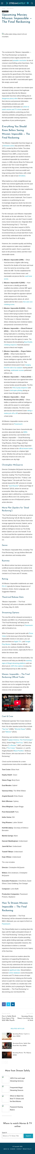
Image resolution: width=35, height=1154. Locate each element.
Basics (12, 1110)
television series (8, 146)
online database (14, 973)
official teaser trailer (25, 448)
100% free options (17, 666)
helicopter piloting (16, 390)
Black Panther (18, 751)
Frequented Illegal (16, 1087)
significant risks (14, 970)
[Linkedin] (13, 1004)
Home (3, 8)
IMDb (25, 432)
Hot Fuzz (20, 742)
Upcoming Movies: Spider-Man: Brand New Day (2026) (22, 1044)
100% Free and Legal (17, 1078)
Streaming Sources (16, 1090)
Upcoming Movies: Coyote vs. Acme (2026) (21, 1035)
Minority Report (20, 729)
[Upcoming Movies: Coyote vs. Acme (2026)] (7, 1036)
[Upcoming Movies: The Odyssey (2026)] (7, 1055)
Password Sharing (16, 1107)
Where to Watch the (16, 1096)
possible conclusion (20, 60)
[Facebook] (4, 1004)
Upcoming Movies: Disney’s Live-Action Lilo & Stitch (25, 1018)
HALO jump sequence (20, 388)
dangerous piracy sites (10, 98)
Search (4, 1133)
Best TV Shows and (17, 1098)
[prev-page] (3, 1062)
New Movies (10, 8)
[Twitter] (8, 1004)
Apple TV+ (17, 641)
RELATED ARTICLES (17, 1028)
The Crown (11, 748)
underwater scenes (17, 370)
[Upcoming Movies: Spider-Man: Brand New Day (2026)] (7, 1045)
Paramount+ (18, 424)
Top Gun (5, 729)
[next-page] (6, 1062)
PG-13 (4, 586)
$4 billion (22, 176)
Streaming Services (17, 1081)
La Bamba (12, 745)
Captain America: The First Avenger (20, 740)
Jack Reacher (13, 486)
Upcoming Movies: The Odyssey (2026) (22, 1054)
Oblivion (8, 732)
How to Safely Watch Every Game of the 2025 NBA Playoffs (9, 1018)
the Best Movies (15, 1101)
